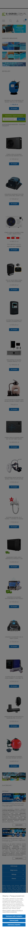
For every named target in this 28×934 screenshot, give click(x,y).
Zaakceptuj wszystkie (14, 924)
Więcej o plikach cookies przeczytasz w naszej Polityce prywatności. (12, 911)
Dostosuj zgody (14, 920)
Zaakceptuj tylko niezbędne (14, 916)
